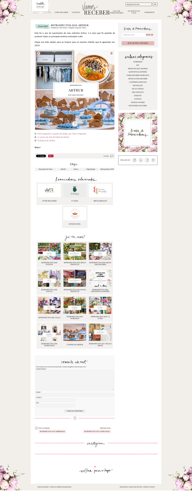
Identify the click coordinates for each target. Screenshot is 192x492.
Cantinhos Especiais (138, 82)
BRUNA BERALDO (100, 201)
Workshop (149, 12)
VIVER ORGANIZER (49, 201)
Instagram (134, 160)
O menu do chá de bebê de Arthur (53, 137)
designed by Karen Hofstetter (131, 487)
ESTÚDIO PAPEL (75, 224)
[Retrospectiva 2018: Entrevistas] (49, 332)
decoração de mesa (45, 169)
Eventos (137, 99)
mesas (76, 169)
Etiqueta (138, 96)
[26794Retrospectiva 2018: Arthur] (100, 190)
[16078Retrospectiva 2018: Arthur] (49, 190)
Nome (38, 392)
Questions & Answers (138, 72)
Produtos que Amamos (138, 69)
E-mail (39, 397)
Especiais (78, 28)
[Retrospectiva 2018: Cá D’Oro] (100, 305)
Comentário (41, 369)
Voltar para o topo (96, 469)
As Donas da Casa (134, 12)
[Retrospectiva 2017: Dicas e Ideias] (100, 332)
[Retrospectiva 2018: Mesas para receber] (100, 251)
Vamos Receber (96, 8)
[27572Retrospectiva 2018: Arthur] (74, 190)
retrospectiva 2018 (107, 169)
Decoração (138, 85)
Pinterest (153, 160)
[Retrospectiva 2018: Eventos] (49, 251)
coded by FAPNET (149, 487)
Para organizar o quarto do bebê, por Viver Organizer (62, 134)
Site (37, 403)
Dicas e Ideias (138, 89)
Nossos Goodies (138, 102)
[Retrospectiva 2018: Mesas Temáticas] (74, 251)
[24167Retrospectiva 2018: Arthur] (74, 213)
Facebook (147, 160)
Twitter (141, 160)
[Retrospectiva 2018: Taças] (49, 305)
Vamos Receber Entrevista (137, 75)
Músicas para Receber (137, 79)
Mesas (84, 28)
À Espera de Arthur (46, 141)
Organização (138, 92)
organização (90, 169)
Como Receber (61, 12)
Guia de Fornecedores (116, 12)
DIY (137, 65)
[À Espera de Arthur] (74, 332)
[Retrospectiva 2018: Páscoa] (49, 278)
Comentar (106, 156)
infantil (63, 169)
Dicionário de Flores (138, 106)
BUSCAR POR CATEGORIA (138, 43)
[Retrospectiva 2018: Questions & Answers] (100, 278)
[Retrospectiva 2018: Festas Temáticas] (74, 278)
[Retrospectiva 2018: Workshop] (74, 305)
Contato (76, 12)
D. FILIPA (74, 201)
